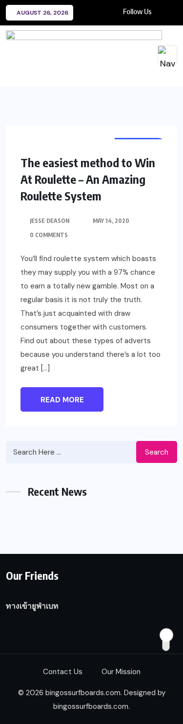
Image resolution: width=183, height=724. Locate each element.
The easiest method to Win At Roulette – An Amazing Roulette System (87, 179)
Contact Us (62, 672)
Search (156, 452)
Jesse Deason (49, 220)
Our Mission (121, 672)
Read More (62, 400)
